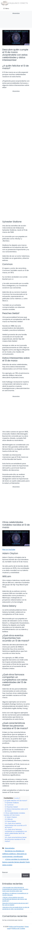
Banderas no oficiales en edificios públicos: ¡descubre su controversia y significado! (14, 854)
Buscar (5, 872)
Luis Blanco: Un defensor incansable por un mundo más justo (15, 894)
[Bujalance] (14, 3)
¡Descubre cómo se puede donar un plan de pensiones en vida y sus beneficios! (15, 908)
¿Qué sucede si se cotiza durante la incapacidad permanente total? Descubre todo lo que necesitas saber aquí (15, 889)
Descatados (10, 848)
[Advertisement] (16, 20)
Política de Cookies (18, 928)
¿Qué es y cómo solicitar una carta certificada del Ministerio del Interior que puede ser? (14, 899)
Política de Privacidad (16, 927)
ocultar (17, 798)
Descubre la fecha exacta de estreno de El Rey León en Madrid (15, 904)
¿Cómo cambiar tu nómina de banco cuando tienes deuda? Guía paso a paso (16, 862)
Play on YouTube (8, 549)
